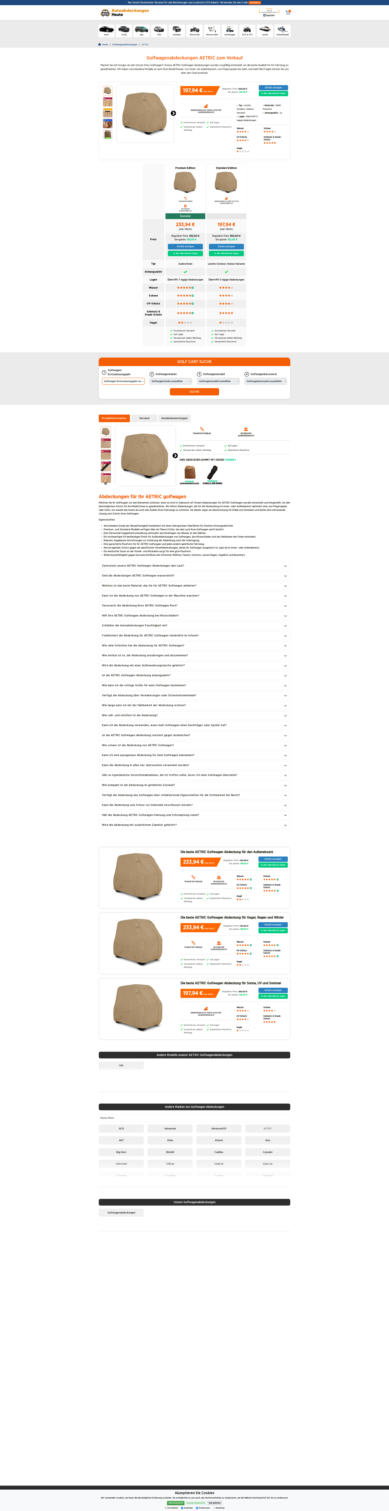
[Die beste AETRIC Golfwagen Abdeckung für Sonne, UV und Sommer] (138, 1007)
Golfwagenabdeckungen (124, 44)
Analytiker (188, 1508)
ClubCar (219, 1164)
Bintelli (170, 1152)
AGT (121, 1140)
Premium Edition (185, 168)
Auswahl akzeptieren (196, 1503)
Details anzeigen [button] (273, 88)
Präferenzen (204, 1508)
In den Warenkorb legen (273, 93)
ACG (121, 1128)
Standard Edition (226, 168)
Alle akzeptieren (176, 1503)
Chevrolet (121, 1164)
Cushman (267, 1175)
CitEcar (170, 1164)
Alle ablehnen (215, 1503)
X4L (121, 1065)
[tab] (114, 418)
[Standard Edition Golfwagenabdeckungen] (226, 182)
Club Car (268, 1164)
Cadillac (218, 1152)
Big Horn (121, 1152)
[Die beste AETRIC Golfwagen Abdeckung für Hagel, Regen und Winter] (138, 942)
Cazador (268, 1152)
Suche (194, 391)
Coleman (121, 1175)
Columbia (170, 1175)
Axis (267, 1140)
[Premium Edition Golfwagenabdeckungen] (185, 182)
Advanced (170, 1128)
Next (173, 114)
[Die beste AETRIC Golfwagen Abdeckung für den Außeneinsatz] (138, 876)
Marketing (220, 1508)
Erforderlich (172, 1508)
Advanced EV (218, 1128)
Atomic (219, 1140)
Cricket (219, 1175)
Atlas (170, 1140)
